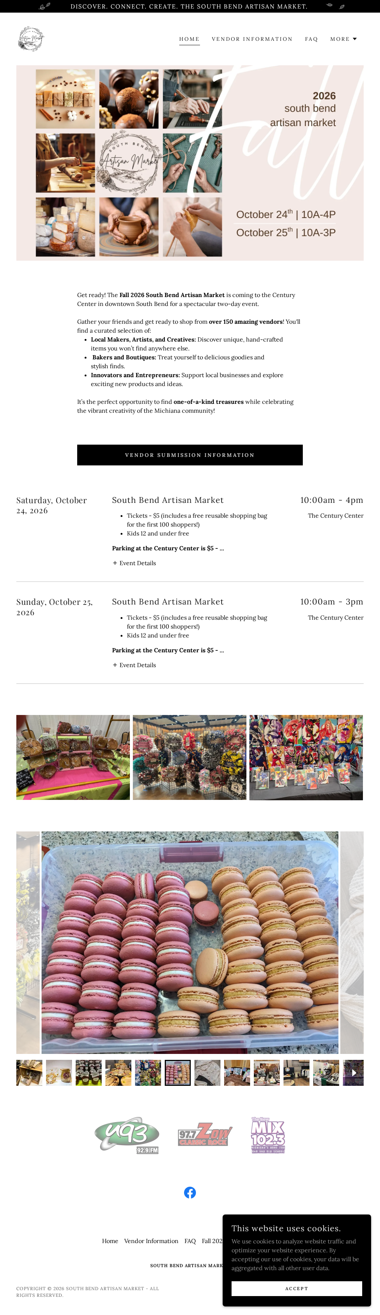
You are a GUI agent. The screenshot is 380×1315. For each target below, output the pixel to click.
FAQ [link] (311, 39)
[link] (30, 38)
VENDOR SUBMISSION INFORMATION (190, 455)
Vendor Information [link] (252, 39)
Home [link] (189, 39)
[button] (344, 38)
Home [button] (110, 1241)
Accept (296, 1288)
